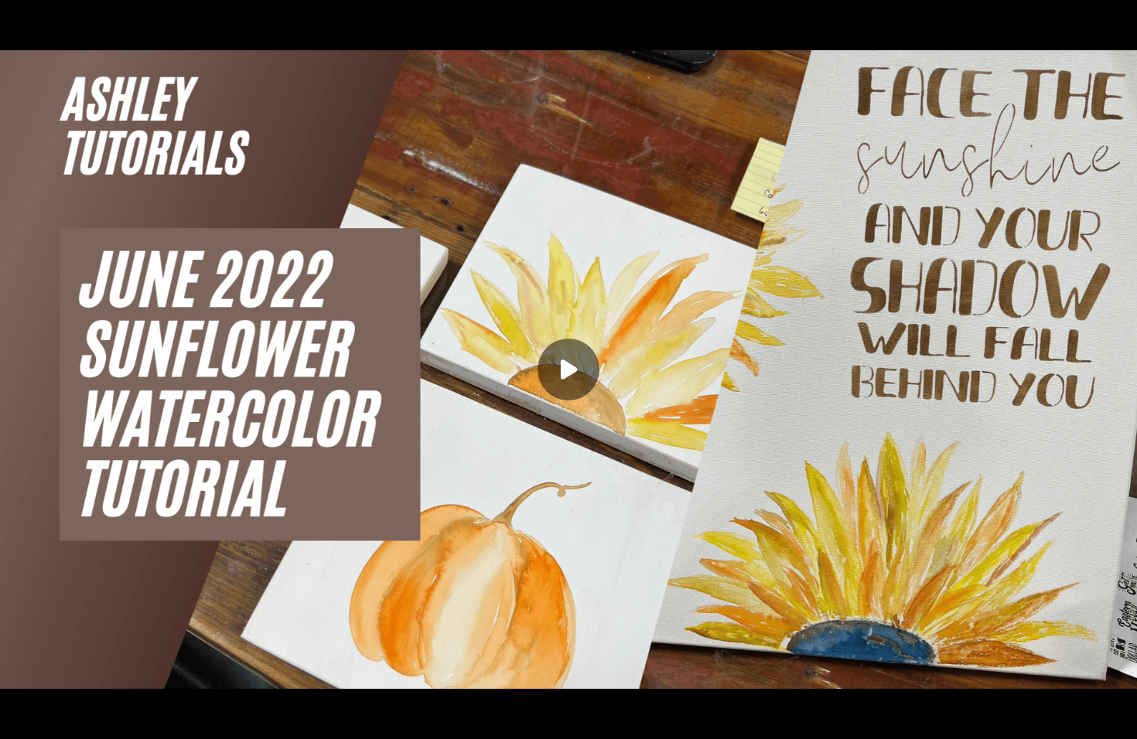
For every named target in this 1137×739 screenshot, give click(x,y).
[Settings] (1053, 717)
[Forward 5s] (114, 717)
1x (1084, 712)
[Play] (83, 717)
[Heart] (568, 717)
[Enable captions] (1022, 717)
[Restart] (21, 717)
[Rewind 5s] (52, 717)
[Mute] (145, 717)
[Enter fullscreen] (1115, 717)
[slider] (568, 694)
